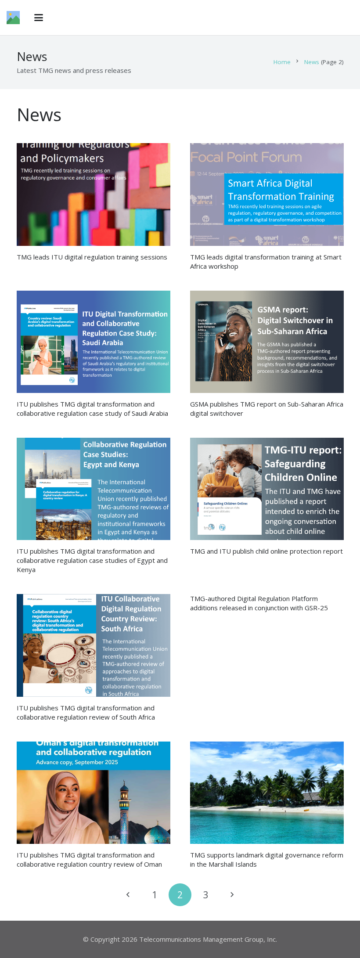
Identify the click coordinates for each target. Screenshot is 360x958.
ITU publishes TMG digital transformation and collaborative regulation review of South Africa (86, 712)
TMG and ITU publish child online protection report (266, 551)
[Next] (231, 895)
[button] (38, 17)
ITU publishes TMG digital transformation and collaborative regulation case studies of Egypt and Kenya (92, 560)
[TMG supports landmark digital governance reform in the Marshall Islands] (267, 793)
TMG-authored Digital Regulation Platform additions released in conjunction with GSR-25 (259, 603)
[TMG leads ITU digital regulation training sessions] (93, 194)
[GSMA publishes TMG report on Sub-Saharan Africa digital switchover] (267, 342)
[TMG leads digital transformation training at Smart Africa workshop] (267, 194)
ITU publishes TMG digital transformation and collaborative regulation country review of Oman (89, 859)
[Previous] (128, 895)
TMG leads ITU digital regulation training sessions (92, 256)
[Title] (13, 17)
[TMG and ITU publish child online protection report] (267, 489)
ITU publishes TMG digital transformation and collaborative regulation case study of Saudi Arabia (92, 409)
